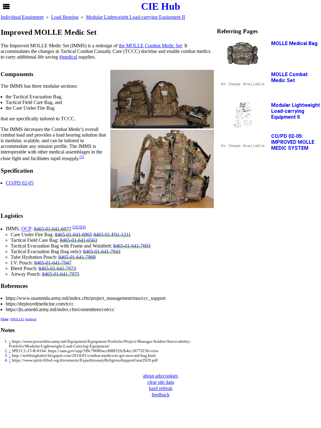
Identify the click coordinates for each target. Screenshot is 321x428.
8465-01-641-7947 (52, 262)
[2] (74, 227)
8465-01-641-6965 (73, 234)
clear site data (160, 382)
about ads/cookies (160, 375)
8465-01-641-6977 (52, 229)
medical (69, 57)
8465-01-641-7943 (101, 251)
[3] (79, 227)
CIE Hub (160, 6)
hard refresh (160, 388)
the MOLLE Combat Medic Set (150, 45)
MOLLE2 (18, 319)
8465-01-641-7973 (57, 268)
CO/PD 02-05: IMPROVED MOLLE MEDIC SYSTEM (292, 142)
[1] (82, 157)
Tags (5, 319)
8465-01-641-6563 (78, 240)
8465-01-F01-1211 (112, 234)
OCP (26, 229)
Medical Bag (294, 43)
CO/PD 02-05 (20, 182)
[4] (83, 227)
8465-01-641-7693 (131, 245)
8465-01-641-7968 (77, 257)
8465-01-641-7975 (60, 274)
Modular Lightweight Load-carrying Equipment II (295, 111)
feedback (161, 394)
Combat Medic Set (289, 77)
